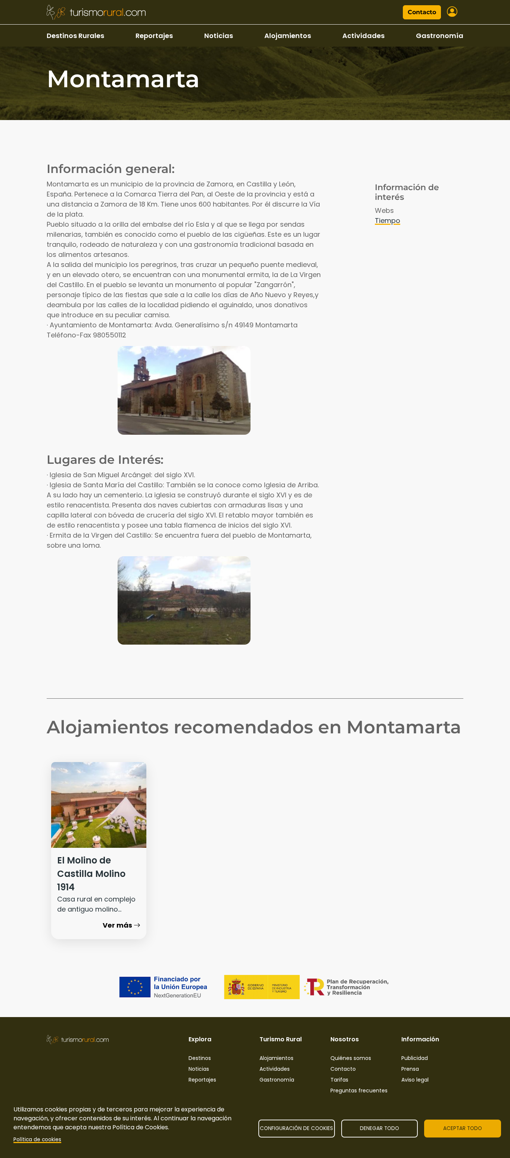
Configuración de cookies (296, 1128)
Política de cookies (37, 1139)
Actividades (363, 35)
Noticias (218, 35)
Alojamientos (287, 35)
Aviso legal (415, 1079)
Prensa (410, 1069)
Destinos (200, 1058)
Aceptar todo (462, 1128)
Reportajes (154, 35)
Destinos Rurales (75, 35)
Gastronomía (439, 35)
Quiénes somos (350, 1058)
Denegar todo (379, 1128)
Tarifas (339, 1079)
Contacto (422, 12)
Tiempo (387, 220)
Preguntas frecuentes (359, 1090)
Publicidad (414, 1058)
